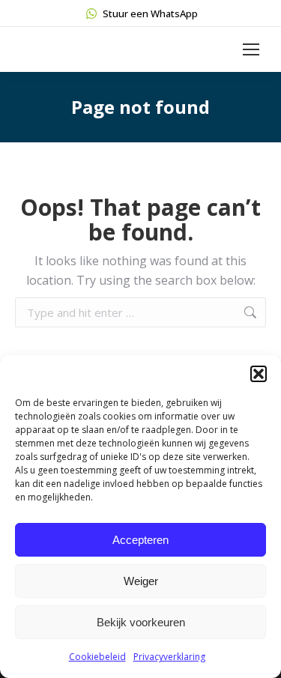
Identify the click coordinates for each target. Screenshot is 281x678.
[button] (258, 373)
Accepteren (140, 539)
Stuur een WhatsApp (150, 13)
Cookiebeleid (97, 656)
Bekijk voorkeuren (141, 622)
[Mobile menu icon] (251, 49)
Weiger (141, 581)
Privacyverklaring (169, 656)
